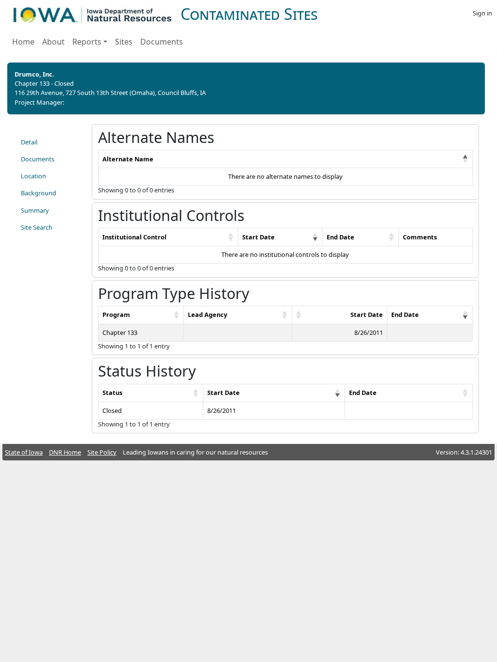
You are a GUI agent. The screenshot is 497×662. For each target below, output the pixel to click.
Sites (124, 41)
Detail (29, 142)
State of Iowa (24, 452)
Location (33, 176)
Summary (35, 210)
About (53, 41)
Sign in (482, 13)
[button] (465, 159)
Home (23, 41)
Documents (161, 41)
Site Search (36, 227)
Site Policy (101, 452)
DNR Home (65, 452)
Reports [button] (86, 41)
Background (38, 193)
